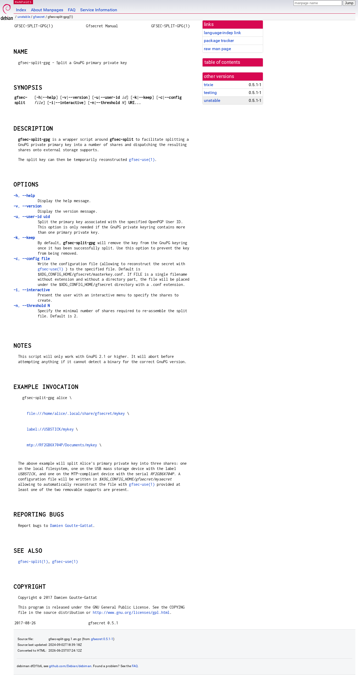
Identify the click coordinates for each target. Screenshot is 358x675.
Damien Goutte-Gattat (71, 525)
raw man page (217, 48)
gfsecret (39, 17)
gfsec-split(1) (33, 561)
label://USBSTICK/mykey (50, 429)
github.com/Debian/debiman (70, 666)
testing (210, 92)
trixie (208, 84)
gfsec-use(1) (142, 159)
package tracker (219, 40)
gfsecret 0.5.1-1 (102, 639)
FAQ (71, 9)
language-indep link (222, 32)
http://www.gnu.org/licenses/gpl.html (131, 612)
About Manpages (47, 9)
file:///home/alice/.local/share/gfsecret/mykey (76, 413)
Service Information (98, 9)
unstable (24, 17)
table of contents (222, 62)
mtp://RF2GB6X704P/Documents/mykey (62, 445)
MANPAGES (23, 2)
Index (21, 9)
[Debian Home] (6, 10)
